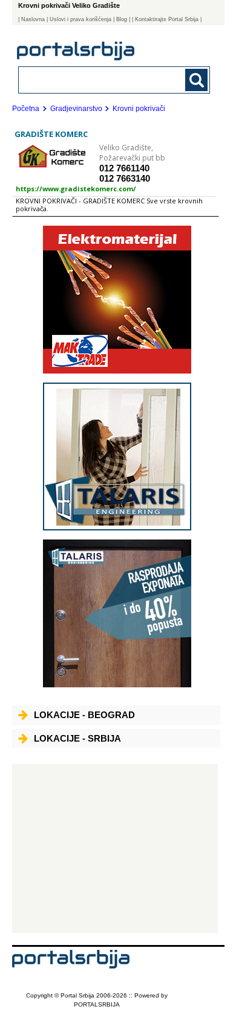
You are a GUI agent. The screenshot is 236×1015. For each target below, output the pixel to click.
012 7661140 (124, 168)
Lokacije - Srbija (77, 738)
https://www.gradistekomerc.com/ (76, 188)
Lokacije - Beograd (84, 715)
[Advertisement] (115, 848)
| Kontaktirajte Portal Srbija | (167, 19)
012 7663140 (124, 178)
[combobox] (96, 79)
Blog (121, 19)
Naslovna (33, 19)
